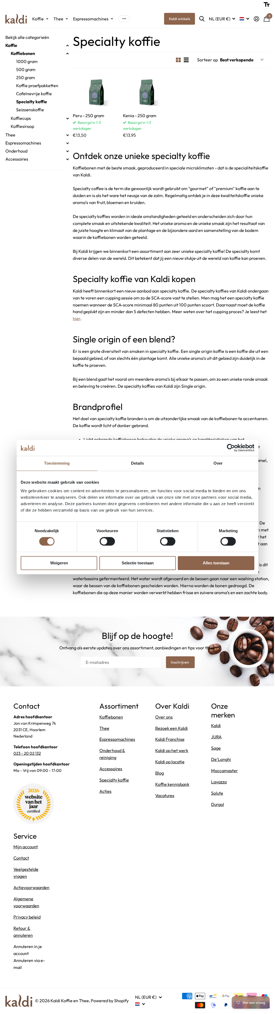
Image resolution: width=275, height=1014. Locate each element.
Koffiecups (21, 118)
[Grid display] (174, 60)
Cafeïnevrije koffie (34, 93)
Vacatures (163, 824)
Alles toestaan (214, 563)
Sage (214, 761)
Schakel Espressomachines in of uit (67, 143)
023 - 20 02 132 (27, 766)
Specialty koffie (31, 101)
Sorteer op (203, 59)
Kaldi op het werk (170, 772)
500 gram (25, 69)
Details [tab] (135, 463)
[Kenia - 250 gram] (144, 92)
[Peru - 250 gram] (95, 92)
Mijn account (25, 860)
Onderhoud (16, 151)
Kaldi (214, 738)
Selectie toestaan (135, 563)
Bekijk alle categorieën (27, 37)
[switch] (105, 541)
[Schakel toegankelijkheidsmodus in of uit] (263, 5)
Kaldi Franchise (169, 761)
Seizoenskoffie (30, 109)
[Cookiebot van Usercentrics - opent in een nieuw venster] (228, 448)
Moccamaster (223, 783)
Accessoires (16, 159)
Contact (21, 871)
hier (131, 325)
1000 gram (27, 61)
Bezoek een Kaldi (170, 750)
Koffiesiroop (22, 126)
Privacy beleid (27, 930)
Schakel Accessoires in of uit (67, 159)
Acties (105, 804)
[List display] (182, 60)
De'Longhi (220, 772)
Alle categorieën (40, 19)
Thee (10, 135)
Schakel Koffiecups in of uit (67, 118)
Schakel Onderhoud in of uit (67, 151)
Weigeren (57, 563)
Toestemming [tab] (55, 463)
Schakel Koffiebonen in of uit (67, 53)
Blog (158, 795)
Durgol (216, 817)
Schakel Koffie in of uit (67, 45)
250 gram (25, 77)
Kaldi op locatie (169, 783)
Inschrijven (178, 675)
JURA (215, 750)
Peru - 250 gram (88, 114)
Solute (216, 806)
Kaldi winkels (175, 18)
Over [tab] (215, 463)
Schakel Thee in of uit (67, 135)
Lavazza (217, 795)
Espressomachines (23, 143)
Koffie (11, 45)
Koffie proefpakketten (37, 85)
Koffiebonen (23, 53)
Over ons (163, 738)
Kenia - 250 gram (138, 114)
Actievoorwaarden (31, 900)
